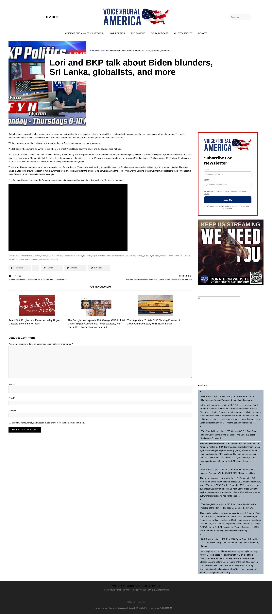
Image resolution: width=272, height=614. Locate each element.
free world (87, 256)
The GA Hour (138, 33)
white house (44, 259)
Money (140, 256)
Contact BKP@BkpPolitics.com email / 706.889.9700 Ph (151, 608)
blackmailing (57, 256)
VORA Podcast (159, 33)
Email (11, 398)
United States (173, 256)
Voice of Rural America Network (84, 33)
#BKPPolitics (13, 256)
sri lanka (155, 256)
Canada (66, 256)
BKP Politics (117, 33)
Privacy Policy (101, 608)
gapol (94, 256)
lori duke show (118, 256)
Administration (26, 256)
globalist (101, 256)
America (36, 256)
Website (12, 410)
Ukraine (163, 256)
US (181, 256)
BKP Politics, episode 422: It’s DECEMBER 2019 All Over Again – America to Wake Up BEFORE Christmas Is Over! (228, 471)
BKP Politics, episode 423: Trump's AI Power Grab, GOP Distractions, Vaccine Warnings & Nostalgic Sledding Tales (228, 398)
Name (12, 384)
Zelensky (54, 259)
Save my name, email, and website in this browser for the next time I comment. (48, 422)
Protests (147, 256)
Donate (202, 33)
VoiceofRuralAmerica (29, 259)
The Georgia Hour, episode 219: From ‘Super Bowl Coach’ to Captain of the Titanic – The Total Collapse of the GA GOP (229, 506)
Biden (43, 256)
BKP (49, 256)
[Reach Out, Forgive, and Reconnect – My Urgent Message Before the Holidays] (36, 305)
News (100, 50)
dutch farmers (76, 256)
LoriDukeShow (130, 256)
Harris (108, 256)
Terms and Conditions (118, 608)
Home (93, 50)
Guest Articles (183, 33)
